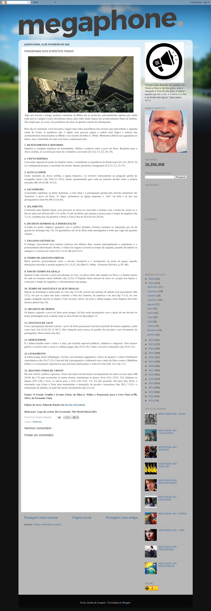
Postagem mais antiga (121, 517)
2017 (151, 370)
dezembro (153, 287)
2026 (151, 279)
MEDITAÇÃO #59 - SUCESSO (168, 465)
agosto (151, 304)
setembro (153, 300)
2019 (151, 361)
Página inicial (81, 517)
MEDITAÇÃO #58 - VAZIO (171, 414)
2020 (151, 357)
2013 (151, 387)
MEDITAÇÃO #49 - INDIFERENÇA (168, 548)
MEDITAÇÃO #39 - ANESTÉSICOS (168, 564)
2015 (151, 379)
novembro (153, 291)
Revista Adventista (74, 404)
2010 (151, 400)
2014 (151, 383)
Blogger (126, 602)
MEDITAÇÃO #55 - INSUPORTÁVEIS (168, 481)
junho (151, 313)
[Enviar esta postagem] (59, 417)
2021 (151, 353)
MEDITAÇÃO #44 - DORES (172, 513)
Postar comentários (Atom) (47, 524)
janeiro (151, 334)
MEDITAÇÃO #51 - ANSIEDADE (168, 498)
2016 (151, 374)
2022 (151, 348)
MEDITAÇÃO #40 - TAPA (171, 530)
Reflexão (37, 422)
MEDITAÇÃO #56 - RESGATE (168, 448)
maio (150, 317)
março (151, 326)
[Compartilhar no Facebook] (74, 417)
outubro (152, 295)
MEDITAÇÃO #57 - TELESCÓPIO (168, 431)
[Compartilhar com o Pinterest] (77, 417)
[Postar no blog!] (68, 417)
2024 (151, 340)
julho (150, 308)
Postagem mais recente (41, 517)
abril (150, 321)
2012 (151, 392)
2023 (151, 344)
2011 (151, 396)
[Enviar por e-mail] (65, 417)
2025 (151, 283)
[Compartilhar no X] (71, 417)
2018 (151, 366)
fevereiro (152, 330)
